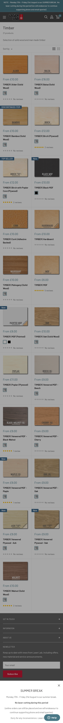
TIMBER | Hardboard (43, 239)
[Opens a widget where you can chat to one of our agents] (52, 718)
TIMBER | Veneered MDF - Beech (46, 386)
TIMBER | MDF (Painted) (14, 336)
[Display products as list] (58, 48)
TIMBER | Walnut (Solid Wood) (13, 593)
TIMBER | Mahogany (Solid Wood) (15, 287)
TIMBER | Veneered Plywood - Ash (12, 541)
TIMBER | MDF (40, 285)
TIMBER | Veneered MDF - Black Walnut (15, 438)
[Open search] (46, 17)
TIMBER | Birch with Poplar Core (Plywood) (15, 189)
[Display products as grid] (54, 48)
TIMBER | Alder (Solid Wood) (13, 86)
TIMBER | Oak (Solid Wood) (46, 336)
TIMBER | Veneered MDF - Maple (15, 489)
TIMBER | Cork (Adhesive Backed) (14, 241)
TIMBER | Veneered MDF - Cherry (46, 438)
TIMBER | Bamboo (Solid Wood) (14, 138)
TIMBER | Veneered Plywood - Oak (43, 541)
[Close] (59, 685)
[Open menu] (4, 17)
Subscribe (12, 673)
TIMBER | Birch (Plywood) (46, 136)
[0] (57, 17)
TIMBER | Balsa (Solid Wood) (44, 86)
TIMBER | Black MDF (43, 187)
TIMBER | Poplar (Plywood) (15, 384)
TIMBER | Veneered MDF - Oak (46, 489)
